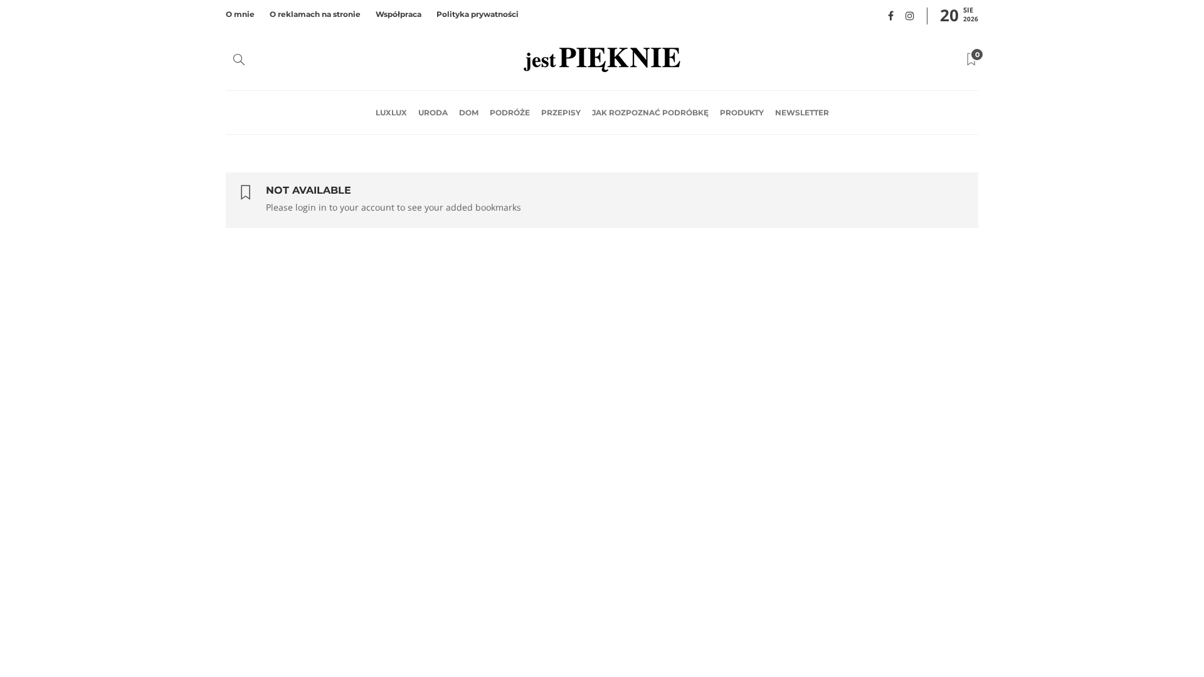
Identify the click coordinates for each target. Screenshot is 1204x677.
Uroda (433, 112)
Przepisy (561, 112)
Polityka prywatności (477, 14)
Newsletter (802, 112)
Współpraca (398, 14)
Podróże (510, 112)
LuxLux (391, 112)
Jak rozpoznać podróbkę (650, 112)
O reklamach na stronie (315, 14)
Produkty (742, 112)
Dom (468, 112)
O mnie (240, 14)
